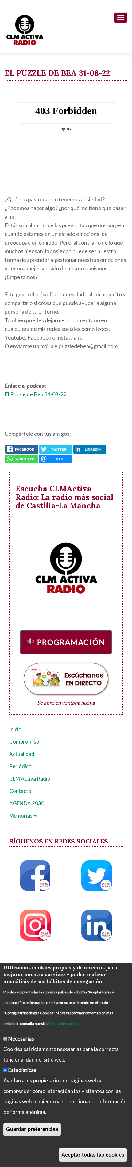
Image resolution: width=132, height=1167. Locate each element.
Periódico (20, 766)
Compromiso (24, 741)
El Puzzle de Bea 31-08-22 (35, 394)
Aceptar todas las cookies (92, 1155)
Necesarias (21, 1038)
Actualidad (21, 754)
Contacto (20, 791)
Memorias (21, 815)
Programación (71, 641)
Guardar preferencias (32, 1129)
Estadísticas (22, 1070)
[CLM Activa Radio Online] (22, 28)
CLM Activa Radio (29, 778)
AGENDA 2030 (26, 803)
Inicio (15, 729)
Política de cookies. (64, 1023)
